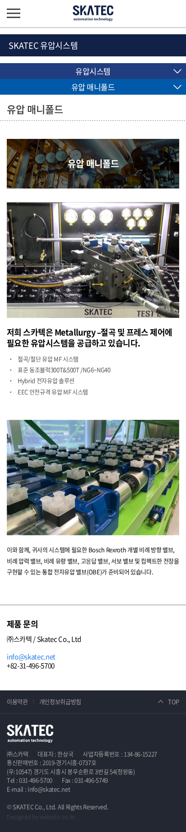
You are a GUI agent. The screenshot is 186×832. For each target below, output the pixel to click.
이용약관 (17, 701)
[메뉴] (13, 13)
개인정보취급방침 (60, 701)
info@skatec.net (31, 657)
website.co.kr (57, 816)
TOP (173, 701)
